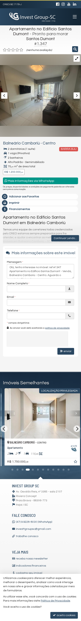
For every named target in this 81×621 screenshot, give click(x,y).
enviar (68, 351)
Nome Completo (17, 283)
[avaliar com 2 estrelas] (9, 50)
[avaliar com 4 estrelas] (17, 50)
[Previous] (9, 413)
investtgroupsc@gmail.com (33, 529)
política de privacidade (57, 328)
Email (10, 297)
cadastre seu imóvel (29, 573)
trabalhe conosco (27, 536)
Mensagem (14, 262)
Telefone (12, 310)
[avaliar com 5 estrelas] (21, 50)
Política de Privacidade (55, 600)
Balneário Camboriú (21, 143)
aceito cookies (65, 615)
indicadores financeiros (31, 565)
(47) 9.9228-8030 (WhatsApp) (34, 522)
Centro (49, 143)
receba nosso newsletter (32, 558)
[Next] (73, 413)
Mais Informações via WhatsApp (30, 180)
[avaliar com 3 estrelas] (13, 50)
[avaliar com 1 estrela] (5, 50)
